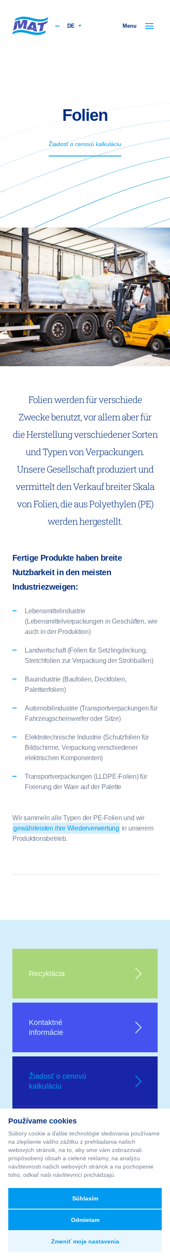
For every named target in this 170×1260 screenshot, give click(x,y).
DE (71, 26)
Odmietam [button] (85, 1220)
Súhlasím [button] (85, 1198)
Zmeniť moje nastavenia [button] (85, 1241)
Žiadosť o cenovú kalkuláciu (85, 144)
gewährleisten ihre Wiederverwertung (66, 828)
